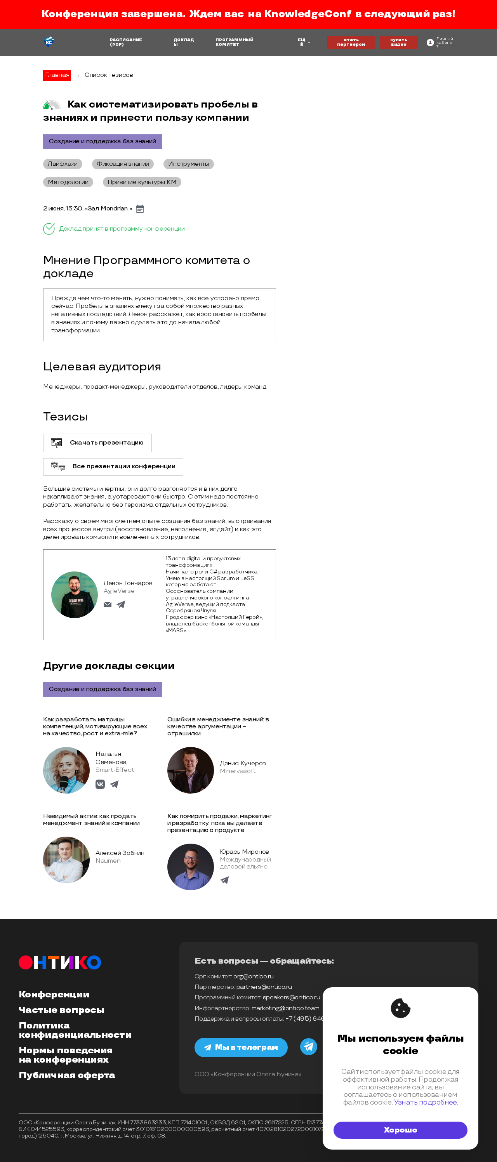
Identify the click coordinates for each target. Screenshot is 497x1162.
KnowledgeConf (307, 14)
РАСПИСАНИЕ (126, 40)
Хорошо (400, 1130)
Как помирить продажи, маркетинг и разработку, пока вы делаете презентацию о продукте (219, 823)
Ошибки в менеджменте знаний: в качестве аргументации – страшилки (218, 726)
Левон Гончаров (128, 583)
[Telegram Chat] (308, 1054)
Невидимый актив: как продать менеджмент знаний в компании (91, 820)
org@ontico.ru (253, 976)
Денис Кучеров (243, 763)
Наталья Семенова (111, 758)
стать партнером (351, 42)
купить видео (398, 42)
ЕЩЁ (302, 42)
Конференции (54, 994)
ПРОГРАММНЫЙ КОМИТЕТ (234, 42)
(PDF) (117, 44)
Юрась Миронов (244, 852)
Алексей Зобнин (120, 853)
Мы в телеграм (246, 1047)
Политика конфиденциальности (75, 1030)
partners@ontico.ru (264, 987)
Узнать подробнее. (426, 1102)
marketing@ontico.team (286, 1008)
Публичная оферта (67, 1075)
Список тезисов (109, 75)
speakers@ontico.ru (291, 997)
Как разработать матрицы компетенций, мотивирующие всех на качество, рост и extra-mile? (95, 726)
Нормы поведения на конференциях (66, 1055)
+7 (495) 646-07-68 (314, 1019)
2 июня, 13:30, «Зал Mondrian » (87, 208)
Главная (57, 75)
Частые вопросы (61, 1010)
